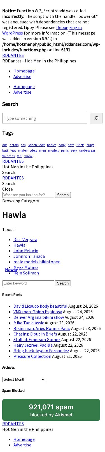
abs (4, 145)
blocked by (51, 410)
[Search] (96, 118)
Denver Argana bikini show (38, 317)
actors (14, 145)
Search (63, 195)
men (42, 150)
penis (65, 150)
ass (23, 145)
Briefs (80, 145)
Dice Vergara (25, 239)
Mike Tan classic (28, 322)
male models (27, 150)
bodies (51, 145)
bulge (90, 145)
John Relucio (25, 250)
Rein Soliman (26, 273)
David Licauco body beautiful (40, 306)
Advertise (22, 76)
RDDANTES (13, 55)
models (53, 150)
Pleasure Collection (32, 356)
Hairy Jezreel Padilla (33, 345)
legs (13, 150)
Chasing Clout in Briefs (35, 334)
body (62, 145)
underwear (87, 150)
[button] (8, 172)
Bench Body (36, 145)
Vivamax (8, 156)
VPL (19, 156)
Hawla (19, 245)
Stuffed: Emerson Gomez (36, 339)
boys (71, 145)
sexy (74, 150)
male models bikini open (36, 261)
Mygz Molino (25, 267)
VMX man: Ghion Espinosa (37, 311)
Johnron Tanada (29, 256)
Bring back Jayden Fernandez (41, 350)
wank (28, 156)
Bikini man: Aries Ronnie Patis (41, 328)
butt (5, 150)
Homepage (24, 71)
